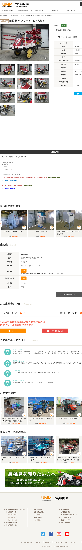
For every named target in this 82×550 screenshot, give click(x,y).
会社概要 (39, 542)
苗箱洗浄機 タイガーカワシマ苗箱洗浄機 (68, 233)
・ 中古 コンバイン (12, 520)
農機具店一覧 (70, 10)
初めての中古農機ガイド (69, 514)
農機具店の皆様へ (39, 512)
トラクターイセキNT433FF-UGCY (13, 420)
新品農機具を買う (12, 522)
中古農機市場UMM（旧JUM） (16, 509)
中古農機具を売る (12, 525)
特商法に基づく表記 (61, 542)
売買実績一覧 (65, 512)
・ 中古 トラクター (12, 514)
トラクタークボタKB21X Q (41, 418)
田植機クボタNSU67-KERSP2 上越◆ (41, 459)
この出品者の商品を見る (69, 294)
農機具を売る (39, 10)
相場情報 (55, 10)
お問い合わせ (65, 522)
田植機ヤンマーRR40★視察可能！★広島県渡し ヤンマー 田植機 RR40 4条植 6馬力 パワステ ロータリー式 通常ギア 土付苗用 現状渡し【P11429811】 (68, 459)
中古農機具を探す (8, 10)
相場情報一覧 (65, 509)
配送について (65, 520)
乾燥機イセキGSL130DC (13, 231)
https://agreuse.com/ (9, 180)
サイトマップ (75, 542)
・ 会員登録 (37, 514)
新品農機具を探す (23, 10)
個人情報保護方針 (26, 542)
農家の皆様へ (38, 517)
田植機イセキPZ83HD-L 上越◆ (13, 459)
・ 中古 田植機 (10, 517)
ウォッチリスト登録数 (69, 37)
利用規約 (48, 542)
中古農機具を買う (12, 512)
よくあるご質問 (66, 517)
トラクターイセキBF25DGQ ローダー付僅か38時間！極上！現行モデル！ (68, 420)
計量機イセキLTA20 (41, 231)
